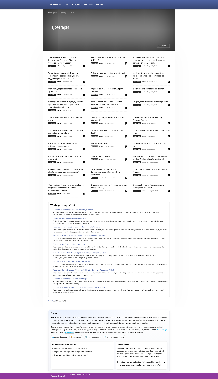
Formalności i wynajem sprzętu (109, 33)
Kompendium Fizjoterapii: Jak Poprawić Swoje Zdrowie (73, 210)
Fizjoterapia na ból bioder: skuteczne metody (69, 244)
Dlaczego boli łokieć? (100, 143)
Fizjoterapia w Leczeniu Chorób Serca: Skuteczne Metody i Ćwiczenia (79, 287)
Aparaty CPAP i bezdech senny (58, 33)
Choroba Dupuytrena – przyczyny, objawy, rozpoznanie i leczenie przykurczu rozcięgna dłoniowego (65, 188)
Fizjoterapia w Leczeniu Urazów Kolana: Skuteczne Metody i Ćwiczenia (79, 235)
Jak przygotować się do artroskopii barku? (151, 102)
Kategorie (76, 4)
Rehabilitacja (162, 330)
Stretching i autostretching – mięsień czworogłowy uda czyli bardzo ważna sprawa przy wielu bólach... (149, 60)
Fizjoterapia (63, 13)
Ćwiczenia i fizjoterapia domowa (78, 33)
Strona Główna (56, 4)
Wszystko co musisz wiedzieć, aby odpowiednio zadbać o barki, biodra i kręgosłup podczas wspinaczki (63, 76)
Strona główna (52, 13)
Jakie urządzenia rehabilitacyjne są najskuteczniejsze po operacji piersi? (79, 253)
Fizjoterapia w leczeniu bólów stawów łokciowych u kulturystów (76, 227)
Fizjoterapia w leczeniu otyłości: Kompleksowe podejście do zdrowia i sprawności (106, 172)
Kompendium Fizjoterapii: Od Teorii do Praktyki (70, 279)
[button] (167, 5)
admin (59, 66)
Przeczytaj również (58, 376)
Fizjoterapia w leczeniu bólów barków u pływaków (71, 261)
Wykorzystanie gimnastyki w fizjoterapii (108, 73)
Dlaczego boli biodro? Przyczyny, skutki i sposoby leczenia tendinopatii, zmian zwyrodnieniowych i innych (65, 104)
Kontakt (99, 4)
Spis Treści (88, 4)
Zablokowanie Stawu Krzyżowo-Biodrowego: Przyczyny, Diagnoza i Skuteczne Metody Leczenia (63, 60)
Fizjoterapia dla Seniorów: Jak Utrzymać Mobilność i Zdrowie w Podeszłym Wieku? (83, 270)
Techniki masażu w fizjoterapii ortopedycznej (69, 218)
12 (55, 301)
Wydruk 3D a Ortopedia (100, 156)
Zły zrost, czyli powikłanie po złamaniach (150, 89)
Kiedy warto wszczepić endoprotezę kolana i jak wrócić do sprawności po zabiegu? (148, 76)
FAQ (67, 4)
